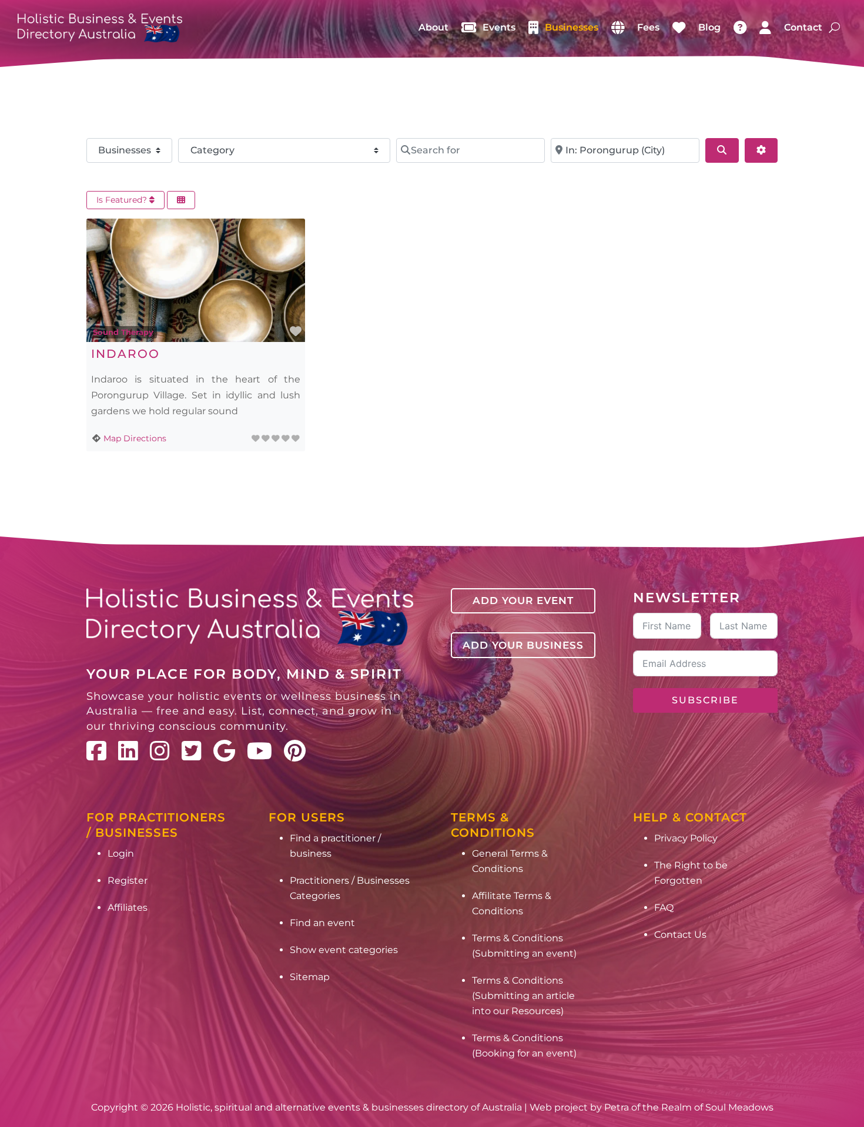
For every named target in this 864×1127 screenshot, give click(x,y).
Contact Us (680, 934)
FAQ (664, 907)
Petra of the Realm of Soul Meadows (688, 1107)
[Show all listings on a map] (617, 27)
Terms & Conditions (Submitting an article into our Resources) (523, 996)
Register (128, 880)
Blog (709, 27)
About (433, 27)
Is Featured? (122, 199)
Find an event (322, 922)
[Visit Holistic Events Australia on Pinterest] (295, 751)
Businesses (571, 27)
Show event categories (344, 949)
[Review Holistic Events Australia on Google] (224, 751)
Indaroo (125, 354)
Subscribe (705, 700)
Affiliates (128, 907)
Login (121, 853)
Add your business (523, 645)
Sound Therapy (123, 332)
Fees (648, 27)
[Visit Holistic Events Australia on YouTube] (259, 751)
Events (499, 27)
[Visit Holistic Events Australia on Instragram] (160, 751)
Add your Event (523, 600)
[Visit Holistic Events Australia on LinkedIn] (128, 751)
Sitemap (310, 976)
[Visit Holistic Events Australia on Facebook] (96, 751)
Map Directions (134, 438)
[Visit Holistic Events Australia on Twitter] (192, 751)
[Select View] (181, 200)
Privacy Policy (686, 838)
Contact (803, 27)
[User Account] (765, 27)
